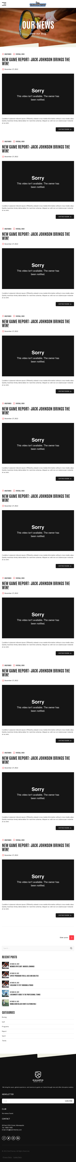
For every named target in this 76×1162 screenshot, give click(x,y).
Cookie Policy (17, 1157)
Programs (5, 1027)
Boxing (4, 1017)
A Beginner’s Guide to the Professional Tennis (25, 994)
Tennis (4, 1041)
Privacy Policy (7, 1157)
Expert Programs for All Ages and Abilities (24, 976)
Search (71, 948)
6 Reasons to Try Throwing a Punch (21, 985)
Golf (3, 1022)
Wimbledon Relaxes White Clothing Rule (23, 1004)
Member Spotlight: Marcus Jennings (22, 966)
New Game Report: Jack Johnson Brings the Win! (36, 61)
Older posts (64, 938)
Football (18, 54)
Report (4, 1031)
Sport (4, 1036)
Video (22, 54)
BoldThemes (8, 54)
